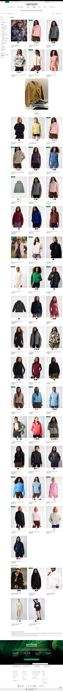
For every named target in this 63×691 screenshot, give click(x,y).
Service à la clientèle (15, 673)
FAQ (22, 680)
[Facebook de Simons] (28, 686)
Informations (24, 671)
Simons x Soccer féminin (45, 678)
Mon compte (24, 673)
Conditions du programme (35, 678)
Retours (23, 677)
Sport (1, 16)
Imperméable (14, 633)
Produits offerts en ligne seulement (24, 679)
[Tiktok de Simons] (30, 686)
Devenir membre (36, 673)
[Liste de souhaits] (56, 2)
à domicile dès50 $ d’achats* (38, 653)
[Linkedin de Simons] (35, 686)
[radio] (18, 42)
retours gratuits (36, 0)
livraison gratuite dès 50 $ (29, 0)
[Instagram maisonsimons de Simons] (26, 686)
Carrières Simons (44, 682)
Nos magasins (44, 673)
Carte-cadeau (15, 680)
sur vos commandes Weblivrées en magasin (26, 654)
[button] (47, 2)
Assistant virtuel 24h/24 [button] (16, 674)
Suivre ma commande (25, 674)
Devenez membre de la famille (31, 659)
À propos (43, 671)
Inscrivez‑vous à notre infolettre (23, 663)
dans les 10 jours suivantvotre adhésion (15, 654)
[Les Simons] (31, 644)
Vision (43, 677)
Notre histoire (44, 674)
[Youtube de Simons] (33, 686)
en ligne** (48, 653)
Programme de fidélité (31, 646)
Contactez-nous (15, 671)
